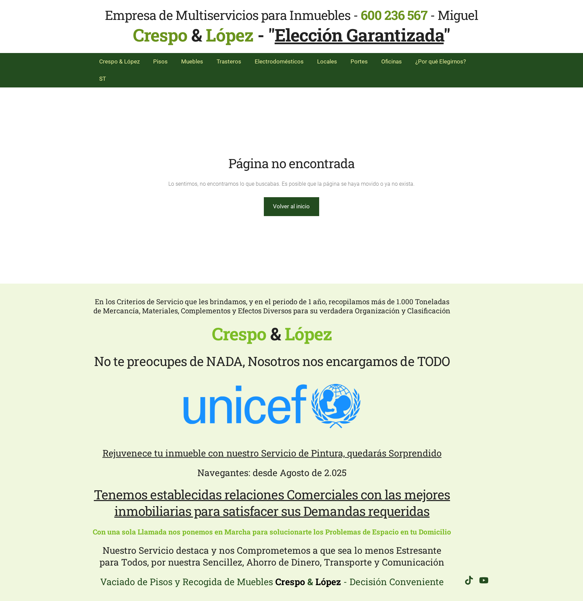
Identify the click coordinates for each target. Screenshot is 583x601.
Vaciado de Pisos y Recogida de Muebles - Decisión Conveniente (272, 581)
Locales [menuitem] (327, 61)
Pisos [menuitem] (160, 61)
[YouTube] (484, 580)
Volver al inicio (291, 206)
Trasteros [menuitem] (229, 61)
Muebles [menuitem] (192, 61)
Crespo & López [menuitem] (119, 61)
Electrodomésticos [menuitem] (279, 61)
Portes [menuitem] (359, 61)
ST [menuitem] (102, 78)
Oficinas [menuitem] (391, 61)
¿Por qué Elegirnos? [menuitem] (440, 61)
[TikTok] (469, 580)
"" (359, 34)
